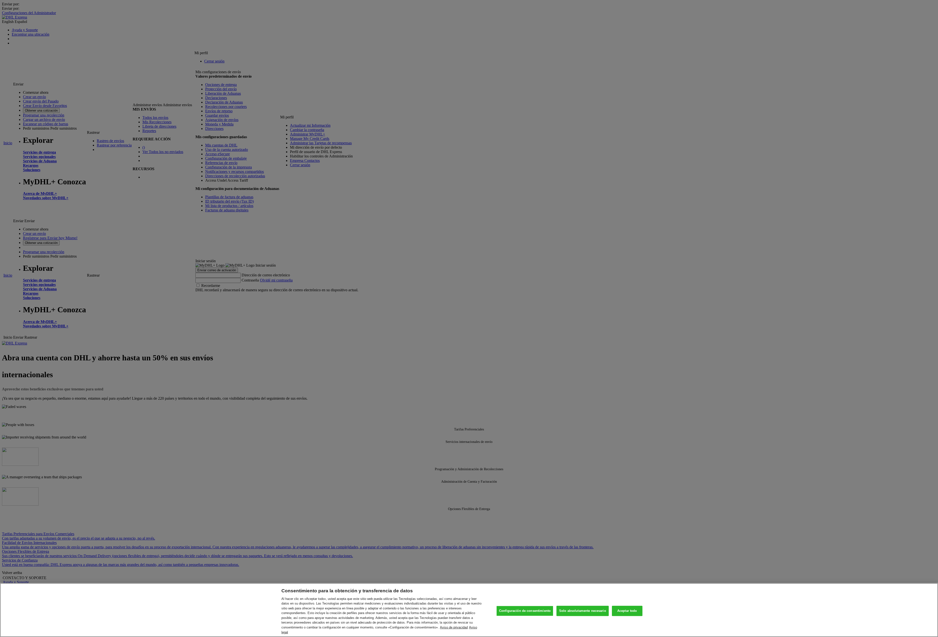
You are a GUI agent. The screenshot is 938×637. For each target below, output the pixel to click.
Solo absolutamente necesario (582, 611)
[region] (469, 610)
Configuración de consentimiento (525, 611)
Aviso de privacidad (454, 627)
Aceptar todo (627, 611)
